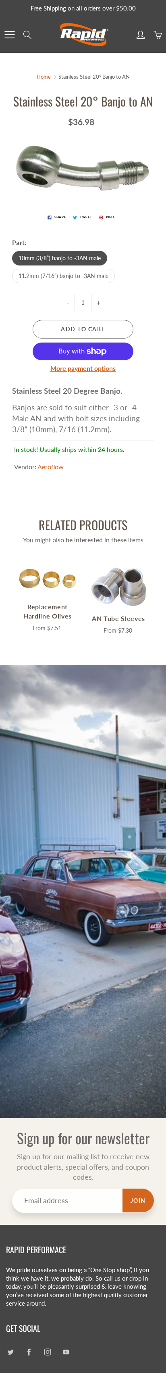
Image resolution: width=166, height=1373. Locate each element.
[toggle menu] (9, 35)
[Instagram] (47, 1352)
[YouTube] (66, 1352)
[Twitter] (10, 1352)
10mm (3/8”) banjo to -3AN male (60, 258)
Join (138, 1200)
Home (44, 76)
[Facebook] (29, 1352)
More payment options (83, 368)
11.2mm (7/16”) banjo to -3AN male (63, 275)
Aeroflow (50, 466)
